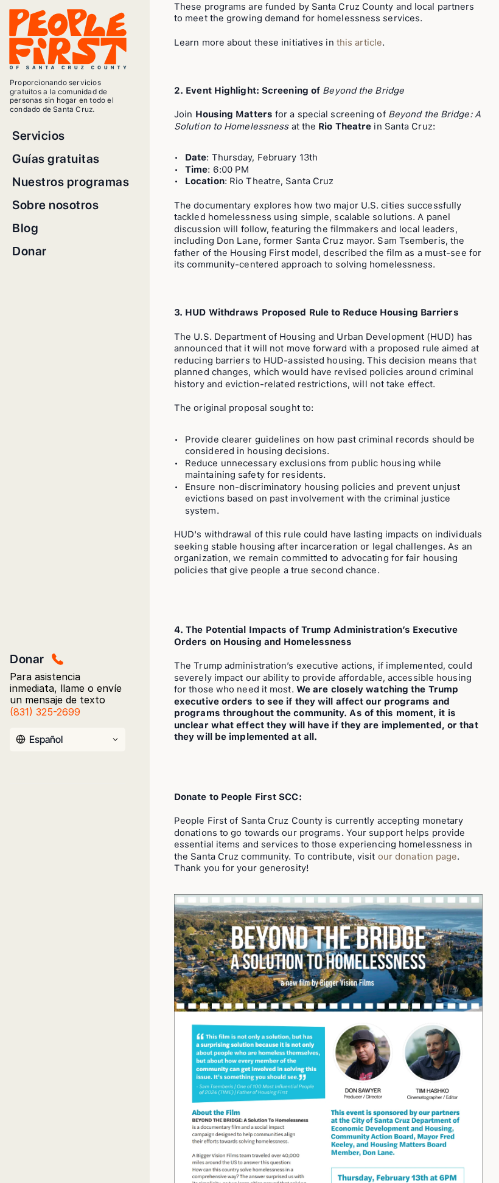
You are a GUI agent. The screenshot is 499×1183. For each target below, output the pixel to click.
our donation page (418, 856)
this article (359, 42)
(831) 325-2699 (45, 712)
